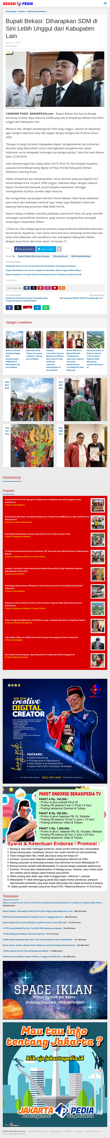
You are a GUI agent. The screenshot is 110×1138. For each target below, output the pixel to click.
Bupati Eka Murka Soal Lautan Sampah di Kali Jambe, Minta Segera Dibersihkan (43, 270)
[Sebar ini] (9, 307)
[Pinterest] (41, 288)
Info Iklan (79, 1131)
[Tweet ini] (17, 307)
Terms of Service (93, 1131)
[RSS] (62, 288)
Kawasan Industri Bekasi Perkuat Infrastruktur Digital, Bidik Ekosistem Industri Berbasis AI (95, 358)
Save (29, 308)
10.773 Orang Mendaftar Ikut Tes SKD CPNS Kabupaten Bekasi (32, 928)
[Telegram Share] (37, 307)
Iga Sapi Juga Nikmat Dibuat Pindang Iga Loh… (82, 296)
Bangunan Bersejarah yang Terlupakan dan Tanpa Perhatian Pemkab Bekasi (27, 298)
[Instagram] (48, 288)
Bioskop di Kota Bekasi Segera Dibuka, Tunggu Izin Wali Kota (32, 956)
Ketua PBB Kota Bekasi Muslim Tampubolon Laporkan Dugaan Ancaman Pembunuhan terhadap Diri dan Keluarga (75, 360)
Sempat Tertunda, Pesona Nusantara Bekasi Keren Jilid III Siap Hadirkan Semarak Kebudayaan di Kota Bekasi (55, 360)
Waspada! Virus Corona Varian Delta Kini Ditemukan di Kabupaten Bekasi (41, 266)
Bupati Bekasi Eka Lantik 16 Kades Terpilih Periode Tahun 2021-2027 (35, 922)
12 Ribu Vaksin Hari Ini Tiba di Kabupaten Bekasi (25, 951)
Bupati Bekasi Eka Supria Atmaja (33, 256)
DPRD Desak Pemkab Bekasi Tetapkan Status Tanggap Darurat (33, 917)
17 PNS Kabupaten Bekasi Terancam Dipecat (24, 934)
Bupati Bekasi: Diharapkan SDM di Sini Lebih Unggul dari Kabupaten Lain (38, 911)
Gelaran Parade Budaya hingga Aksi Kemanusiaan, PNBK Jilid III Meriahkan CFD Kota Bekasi (13, 358)
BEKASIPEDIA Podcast (37, 1131)
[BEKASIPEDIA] (18, 3)
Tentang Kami (56, 1131)
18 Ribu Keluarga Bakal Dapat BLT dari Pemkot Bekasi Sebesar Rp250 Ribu (37, 939)
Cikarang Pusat (60, 256)
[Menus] (105, 3)
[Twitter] (34, 288)
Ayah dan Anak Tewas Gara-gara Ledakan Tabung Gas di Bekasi (34, 354)
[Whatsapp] (45, 307)
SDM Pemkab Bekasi (80, 256)
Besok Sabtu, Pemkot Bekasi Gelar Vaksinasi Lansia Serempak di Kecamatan (39, 945)
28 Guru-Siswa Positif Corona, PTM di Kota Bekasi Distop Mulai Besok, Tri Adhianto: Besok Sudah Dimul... (53, 902)
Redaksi (68, 1131)
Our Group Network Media (14, 1134)
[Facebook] (26, 288)
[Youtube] (55, 288)
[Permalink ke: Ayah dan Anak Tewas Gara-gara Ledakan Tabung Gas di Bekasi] (35, 339)
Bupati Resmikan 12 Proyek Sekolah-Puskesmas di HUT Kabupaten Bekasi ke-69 (43, 274)
